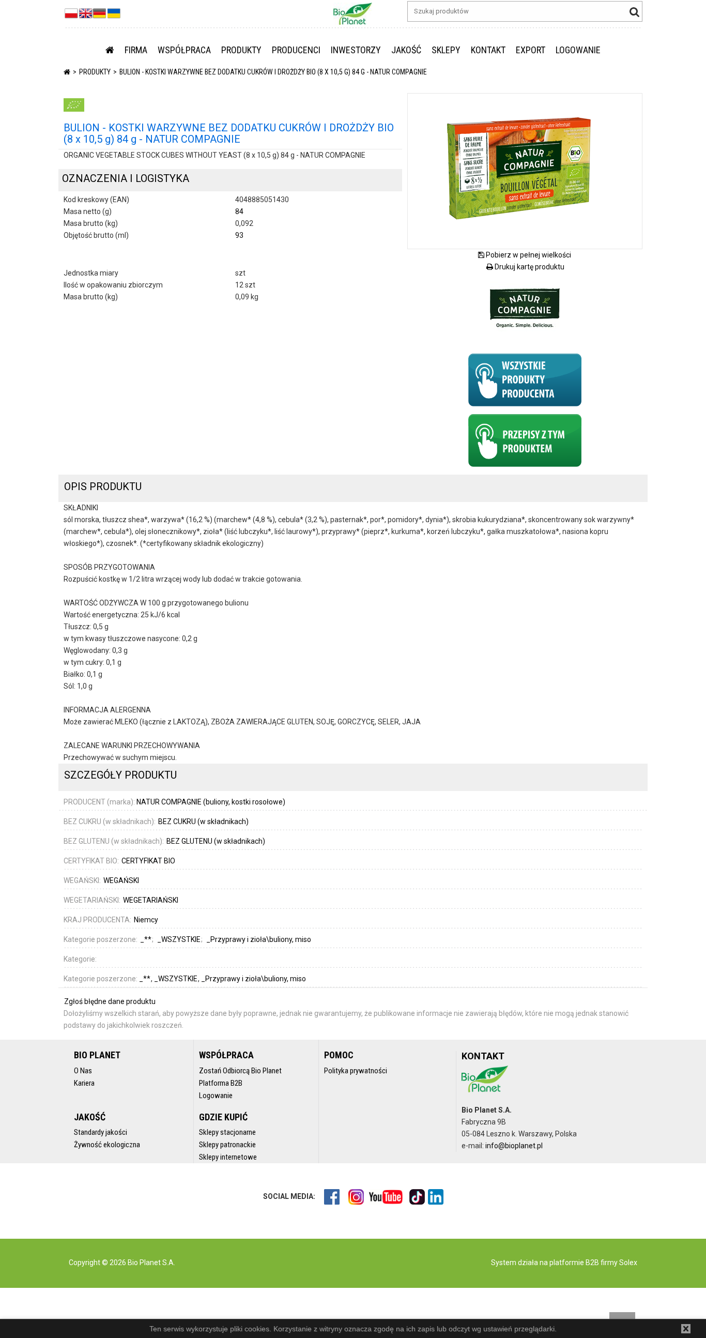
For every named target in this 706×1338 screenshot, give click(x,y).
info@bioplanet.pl (514, 1146)
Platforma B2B (220, 1083)
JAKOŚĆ (406, 49)
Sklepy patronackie (227, 1144)
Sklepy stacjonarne (227, 1132)
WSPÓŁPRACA (184, 49)
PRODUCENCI (296, 49)
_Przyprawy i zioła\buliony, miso (253, 979)
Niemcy (146, 920)
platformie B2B (573, 1262)
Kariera (84, 1083)
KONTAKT (488, 49)
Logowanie (216, 1095)
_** (145, 979)
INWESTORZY (356, 49)
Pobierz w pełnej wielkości (527, 255)
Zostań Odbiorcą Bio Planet (240, 1070)
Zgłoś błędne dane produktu (110, 1001)
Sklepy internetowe (228, 1157)
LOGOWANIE (578, 49)
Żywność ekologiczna (107, 1144)
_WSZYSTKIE (176, 979)
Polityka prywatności (355, 1070)
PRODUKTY (241, 49)
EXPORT (530, 49)
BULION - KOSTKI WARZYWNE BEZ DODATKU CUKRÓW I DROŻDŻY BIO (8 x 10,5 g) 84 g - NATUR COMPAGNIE (273, 72)
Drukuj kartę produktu (528, 267)
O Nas (83, 1070)
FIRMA (136, 49)
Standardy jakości (100, 1132)
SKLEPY (446, 49)
